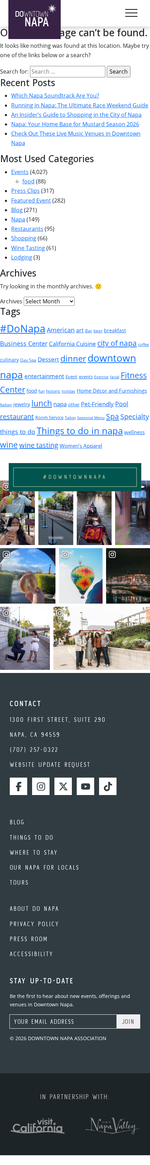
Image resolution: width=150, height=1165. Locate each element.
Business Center (23, 343)
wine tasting (38, 445)
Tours (19, 882)
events (86, 376)
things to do (17, 432)
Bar (88, 330)
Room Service (49, 418)
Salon (70, 417)
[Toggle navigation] (131, 13)
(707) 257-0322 (34, 749)
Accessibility (31, 954)
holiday (68, 391)
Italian (6, 404)
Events (20, 172)
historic (53, 391)
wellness (134, 432)
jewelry (21, 404)
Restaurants (27, 229)
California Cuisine (72, 344)
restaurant (17, 416)
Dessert (48, 359)
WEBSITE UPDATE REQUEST (50, 764)
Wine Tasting (28, 248)
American (61, 330)
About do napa (34, 908)
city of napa (117, 343)
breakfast (115, 330)
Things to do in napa (80, 430)
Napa (18, 219)
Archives (11, 301)
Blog (17, 210)
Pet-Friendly (97, 404)
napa (60, 404)
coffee (143, 344)
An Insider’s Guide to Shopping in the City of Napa (76, 115)
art (80, 330)
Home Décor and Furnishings (112, 390)
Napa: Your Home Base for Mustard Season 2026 (75, 124)
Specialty (134, 416)
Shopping (23, 238)
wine (9, 444)
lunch (41, 403)
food (28, 181)
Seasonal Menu (91, 417)
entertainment (44, 376)
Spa (112, 416)
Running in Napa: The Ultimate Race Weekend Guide (79, 105)
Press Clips (25, 191)
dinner (73, 358)
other (74, 404)
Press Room (29, 939)
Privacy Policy (34, 924)
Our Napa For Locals (45, 867)
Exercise (101, 377)
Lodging (21, 257)
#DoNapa (22, 328)
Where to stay (34, 852)
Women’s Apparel (81, 445)
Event (71, 377)
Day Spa (28, 360)
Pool (121, 403)
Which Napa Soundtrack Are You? (55, 95)
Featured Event (31, 200)
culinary (9, 359)
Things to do (32, 837)
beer (98, 330)
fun (41, 391)
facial (114, 377)
